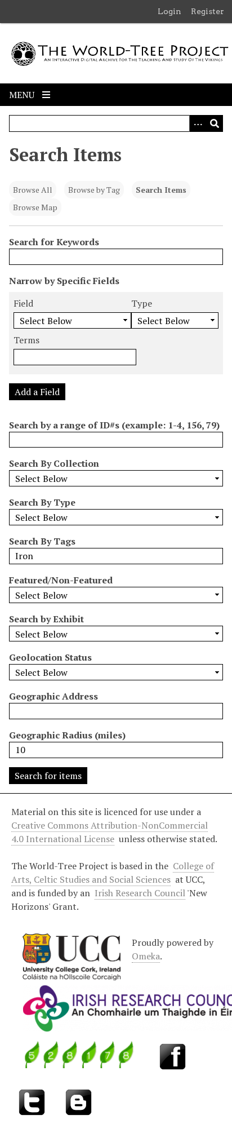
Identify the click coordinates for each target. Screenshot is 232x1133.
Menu (23, 94)
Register (207, 11)
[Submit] (214, 123)
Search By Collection (54, 463)
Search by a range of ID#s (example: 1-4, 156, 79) (114, 425)
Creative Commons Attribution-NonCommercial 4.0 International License (109, 832)
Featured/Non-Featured (61, 580)
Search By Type (42, 502)
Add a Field (37, 392)
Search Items (161, 189)
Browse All (32, 189)
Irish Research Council (140, 893)
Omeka (146, 956)
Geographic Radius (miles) (67, 735)
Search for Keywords (54, 242)
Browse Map (35, 207)
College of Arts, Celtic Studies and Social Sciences (112, 873)
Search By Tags (42, 541)
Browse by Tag (94, 189)
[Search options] (197, 123)
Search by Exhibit (46, 619)
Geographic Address (53, 696)
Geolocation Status (50, 657)
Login (169, 11)
